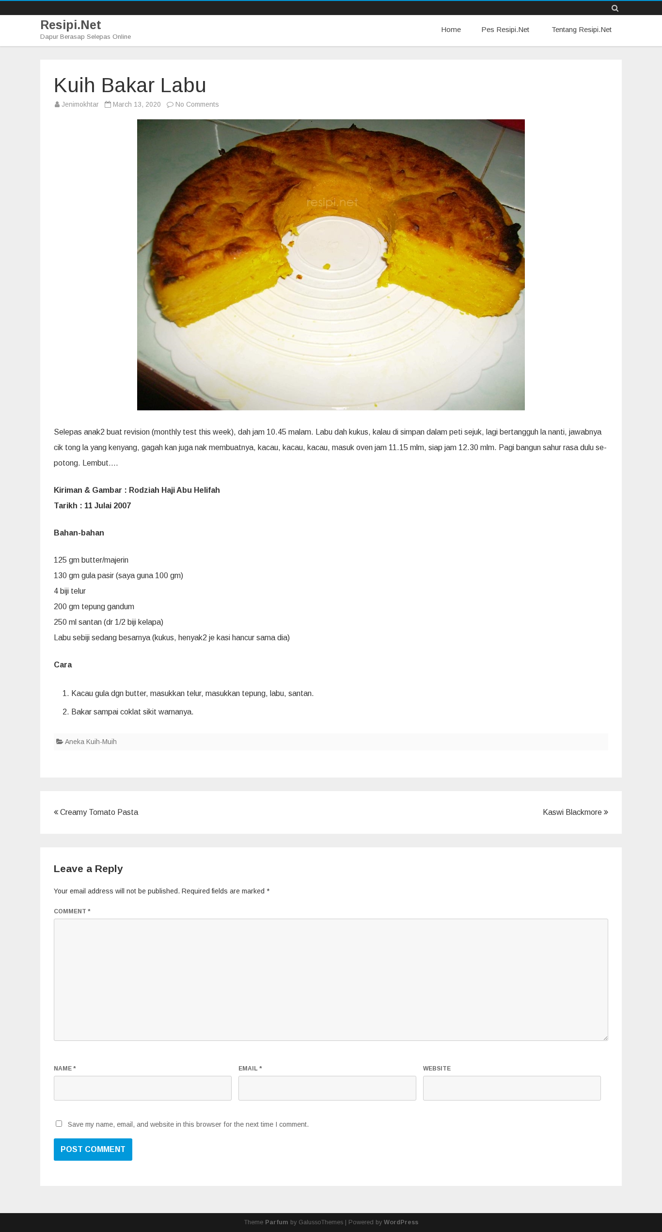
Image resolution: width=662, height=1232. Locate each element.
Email (250, 1068)
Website (437, 1068)
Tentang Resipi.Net (582, 29)
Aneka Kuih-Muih (91, 742)
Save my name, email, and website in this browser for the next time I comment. (188, 1124)
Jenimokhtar (80, 104)
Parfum (276, 1222)
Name (65, 1068)
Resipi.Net (70, 25)
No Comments (197, 104)
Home (451, 29)
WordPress (401, 1222)
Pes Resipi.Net (505, 29)
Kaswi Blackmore (573, 812)
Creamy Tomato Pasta (98, 812)
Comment (72, 911)
